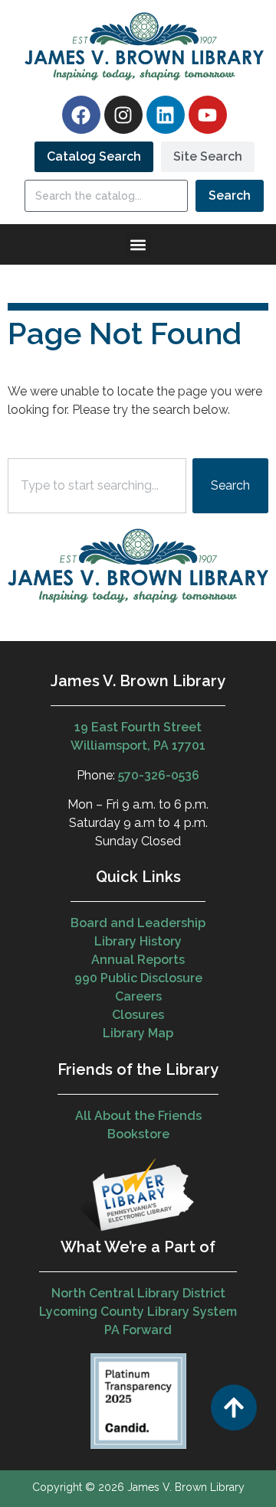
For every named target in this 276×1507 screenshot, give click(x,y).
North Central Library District (138, 1293)
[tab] (93, 157)
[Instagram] (123, 115)
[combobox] (97, 485)
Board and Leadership (138, 923)
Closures (138, 1014)
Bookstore (138, 1134)
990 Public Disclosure (138, 978)
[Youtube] (208, 115)
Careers (138, 996)
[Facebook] (81, 115)
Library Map (138, 1033)
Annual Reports (138, 959)
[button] (138, 244)
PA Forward (138, 1330)
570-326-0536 (158, 775)
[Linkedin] (165, 115)
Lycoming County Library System (138, 1311)
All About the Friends (138, 1115)
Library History (138, 941)
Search (230, 195)
